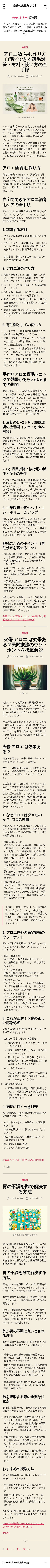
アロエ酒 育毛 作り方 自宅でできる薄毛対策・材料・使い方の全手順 (25, 61)
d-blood (21, 76)
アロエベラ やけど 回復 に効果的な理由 (23, 1160)
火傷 (8, 1167)
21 (18, 1549)
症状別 (25, 47)
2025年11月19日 (36, 656)
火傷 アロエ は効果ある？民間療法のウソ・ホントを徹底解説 (25, 645)
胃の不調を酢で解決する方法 (25, 1189)
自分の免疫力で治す (25, 5)
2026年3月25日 (36, 76)
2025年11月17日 (36, 1198)
